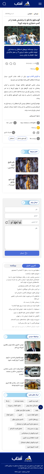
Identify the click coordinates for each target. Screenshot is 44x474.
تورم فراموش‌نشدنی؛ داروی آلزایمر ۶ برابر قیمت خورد (14, 358)
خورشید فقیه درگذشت (32, 274)
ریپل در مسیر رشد (32, 429)
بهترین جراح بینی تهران (23, 410)
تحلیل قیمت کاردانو (16, 429)
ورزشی (36, 14)
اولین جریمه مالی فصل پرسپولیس (28, 286)
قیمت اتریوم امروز (32, 447)
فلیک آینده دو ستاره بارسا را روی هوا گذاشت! (25, 306)
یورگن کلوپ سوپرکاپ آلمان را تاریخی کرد (27, 293)
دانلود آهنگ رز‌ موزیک (14, 406)
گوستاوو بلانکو (22, 138)
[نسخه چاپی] (33, 132)
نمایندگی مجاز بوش (32, 406)
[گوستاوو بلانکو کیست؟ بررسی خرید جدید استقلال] (27, 181)
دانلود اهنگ (9, 415)
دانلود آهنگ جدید (32, 415)
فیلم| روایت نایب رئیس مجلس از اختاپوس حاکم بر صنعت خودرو (13, 371)
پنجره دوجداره (19, 401)
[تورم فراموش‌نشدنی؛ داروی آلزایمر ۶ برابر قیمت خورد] (31, 358)
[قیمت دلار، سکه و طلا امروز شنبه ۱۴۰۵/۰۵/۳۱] (31, 384)
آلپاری (20, 415)
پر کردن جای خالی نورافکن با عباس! (28, 289)
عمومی (30, 14)
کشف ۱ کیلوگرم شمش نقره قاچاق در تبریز (26, 313)
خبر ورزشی (33, 116)
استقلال (12, 138)
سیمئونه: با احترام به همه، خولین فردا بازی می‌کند (24, 309)
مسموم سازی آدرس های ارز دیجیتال (27, 424)
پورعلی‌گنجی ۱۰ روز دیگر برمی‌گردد (28, 323)
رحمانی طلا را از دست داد (31, 302)
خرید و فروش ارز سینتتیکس (30, 433)
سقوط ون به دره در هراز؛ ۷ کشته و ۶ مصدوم (25, 270)
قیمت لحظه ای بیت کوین (30, 438)
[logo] (22, 3)
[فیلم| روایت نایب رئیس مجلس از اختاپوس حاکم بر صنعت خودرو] (31, 371)
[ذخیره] (38, 132)
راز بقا (7, 401)
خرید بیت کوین (33, 401)
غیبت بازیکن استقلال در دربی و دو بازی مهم (25, 326)
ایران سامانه (18, 472)
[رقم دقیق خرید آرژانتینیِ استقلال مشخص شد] (27, 164)
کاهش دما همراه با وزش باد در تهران (27, 316)
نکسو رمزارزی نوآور (17, 419)
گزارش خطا (9, 123)
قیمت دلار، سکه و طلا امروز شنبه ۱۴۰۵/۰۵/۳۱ (14, 384)
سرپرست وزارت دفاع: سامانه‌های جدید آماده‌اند (25, 320)
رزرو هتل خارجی (33, 419)
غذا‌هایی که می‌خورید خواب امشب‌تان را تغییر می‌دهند (25, 297)
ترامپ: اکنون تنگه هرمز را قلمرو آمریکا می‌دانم (13, 346)
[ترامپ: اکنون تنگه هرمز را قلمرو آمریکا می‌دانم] (31, 346)
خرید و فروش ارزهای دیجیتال (29, 442)
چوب (36, 410)
